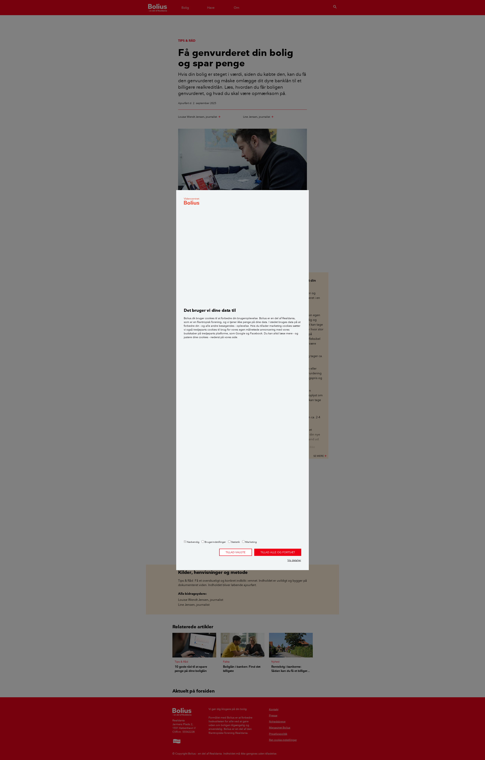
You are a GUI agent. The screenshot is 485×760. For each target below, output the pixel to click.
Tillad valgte (236, 552)
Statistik (235, 541)
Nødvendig (192, 541)
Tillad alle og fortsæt (277, 552)
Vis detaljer (294, 560)
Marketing (251, 541)
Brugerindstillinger (215, 541)
